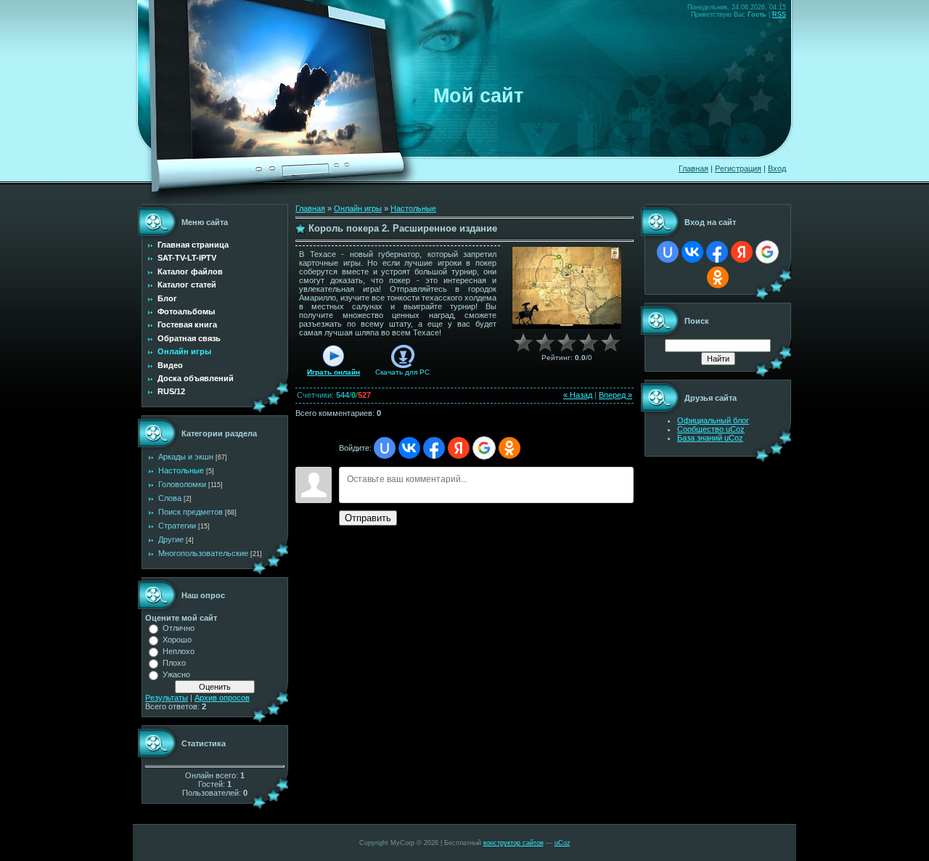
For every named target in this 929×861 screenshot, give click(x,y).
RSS (779, 14)
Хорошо (177, 639)
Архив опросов (222, 697)
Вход (777, 168)
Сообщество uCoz (711, 429)
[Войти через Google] (484, 448)
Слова (169, 498)
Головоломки (182, 484)
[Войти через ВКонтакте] (409, 448)
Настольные (181, 470)
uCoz (562, 842)
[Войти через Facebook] (434, 448)
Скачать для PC (402, 372)
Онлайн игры (358, 208)
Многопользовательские (203, 553)
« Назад (577, 395)
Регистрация (738, 168)
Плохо (174, 662)
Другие (171, 539)
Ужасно (176, 674)
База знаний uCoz (710, 437)
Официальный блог (713, 420)
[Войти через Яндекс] (459, 448)
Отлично (179, 628)
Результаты (166, 697)
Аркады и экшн (185, 456)
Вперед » (615, 395)
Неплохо (179, 651)
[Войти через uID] (385, 448)
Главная (693, 168)
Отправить (368, 518)
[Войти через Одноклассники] (509, 448)
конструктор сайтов (513, 842)
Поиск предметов (190, 511)
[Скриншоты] (566, 288)
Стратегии (177, 525)
